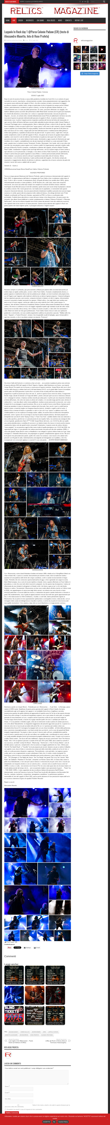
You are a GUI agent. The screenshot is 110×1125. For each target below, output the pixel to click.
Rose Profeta (34, 1035)
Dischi (20, 20)
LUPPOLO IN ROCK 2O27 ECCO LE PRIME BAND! (35, 1)
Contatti (68, 20)
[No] (107, 1119)
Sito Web (8, 1099)
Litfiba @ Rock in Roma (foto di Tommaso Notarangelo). (56, 1041)
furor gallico (25, 1032)
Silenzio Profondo (47, 1035)
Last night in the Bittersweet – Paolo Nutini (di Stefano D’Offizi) (21, 1041)
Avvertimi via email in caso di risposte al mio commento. (24, 1109)
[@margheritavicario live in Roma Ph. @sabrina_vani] (85, 58)
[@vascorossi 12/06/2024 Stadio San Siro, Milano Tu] (93, 49)
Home (8, 20)
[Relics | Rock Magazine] (55, 12)
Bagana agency (13, 1032)
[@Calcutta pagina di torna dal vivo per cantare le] (77, 58)
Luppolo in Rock (53, 1032)
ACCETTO (46, 1122)
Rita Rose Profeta (17, 40)
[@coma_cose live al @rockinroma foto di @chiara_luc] (93, 66)
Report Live (79, 20)
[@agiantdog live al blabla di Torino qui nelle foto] (93, 58)
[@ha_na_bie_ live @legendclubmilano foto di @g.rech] (102, 58)
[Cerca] (104, 1)
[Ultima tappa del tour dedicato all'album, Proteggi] (77, 49)
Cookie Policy (63, 1122)
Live (14, 20)
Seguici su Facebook (80, 28)
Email (6, 1092)
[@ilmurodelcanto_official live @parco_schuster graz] (85, 66)
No (54, 1122)
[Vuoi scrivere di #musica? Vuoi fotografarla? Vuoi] (102, 49)
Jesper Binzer (36, 1032)
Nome (6, 1086)
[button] (26, 222)
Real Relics (51, 20)
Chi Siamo (40, 20)
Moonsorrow (24, 1035)
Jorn (44, 1032)
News (60, 20)
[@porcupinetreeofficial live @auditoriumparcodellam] (102, 66)
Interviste (30, 20)
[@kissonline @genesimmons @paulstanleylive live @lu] (77, 66)
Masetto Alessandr (11, 1035)
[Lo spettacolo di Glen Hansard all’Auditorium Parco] (85, 49)
